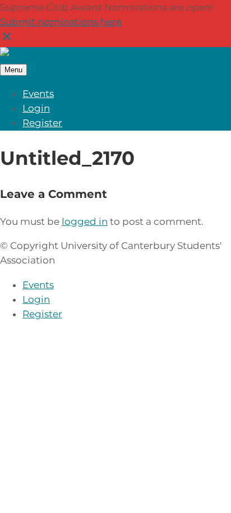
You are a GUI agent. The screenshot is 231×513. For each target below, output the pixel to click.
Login (36, 108)
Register (42, 122)
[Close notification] (6, 39)
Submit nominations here (61, 21)
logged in (85, 221)
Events (38, 93)
